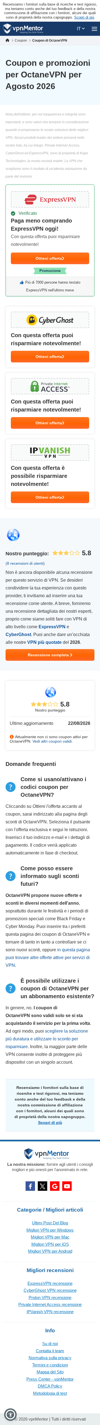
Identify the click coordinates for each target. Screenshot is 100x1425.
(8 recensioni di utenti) (25, 563)
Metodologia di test (50, 1393)
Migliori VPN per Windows (50, 1230)
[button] (10, 1414)
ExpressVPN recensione (50, 1283)
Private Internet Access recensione (50, 1304)
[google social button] (54, 1186)
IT (79, 28)
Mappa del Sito (50, 1371)
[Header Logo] (23, 29)
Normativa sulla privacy (50, 1357)
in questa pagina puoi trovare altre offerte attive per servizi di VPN (48, 957)
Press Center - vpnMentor (50, 1379)
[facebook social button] (30, 1186)
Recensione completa (49, 655)
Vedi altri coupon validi (52, 741)
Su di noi (50, 1343)
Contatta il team (50, 1350)
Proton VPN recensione (50, 1297)
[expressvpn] (50, 240)
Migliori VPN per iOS (50, 1244)
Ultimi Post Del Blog (50, 1222)
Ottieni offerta (49, 258)
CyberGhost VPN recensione (50, 1290)
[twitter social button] (42, 1186)
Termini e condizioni (50, 1365)
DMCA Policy (50, 1386)
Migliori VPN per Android (50, 1251)
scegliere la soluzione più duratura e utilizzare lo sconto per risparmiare (47, 1039)
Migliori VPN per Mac (50, 1237)
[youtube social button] (67, 1186)
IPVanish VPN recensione (50, 1311)
